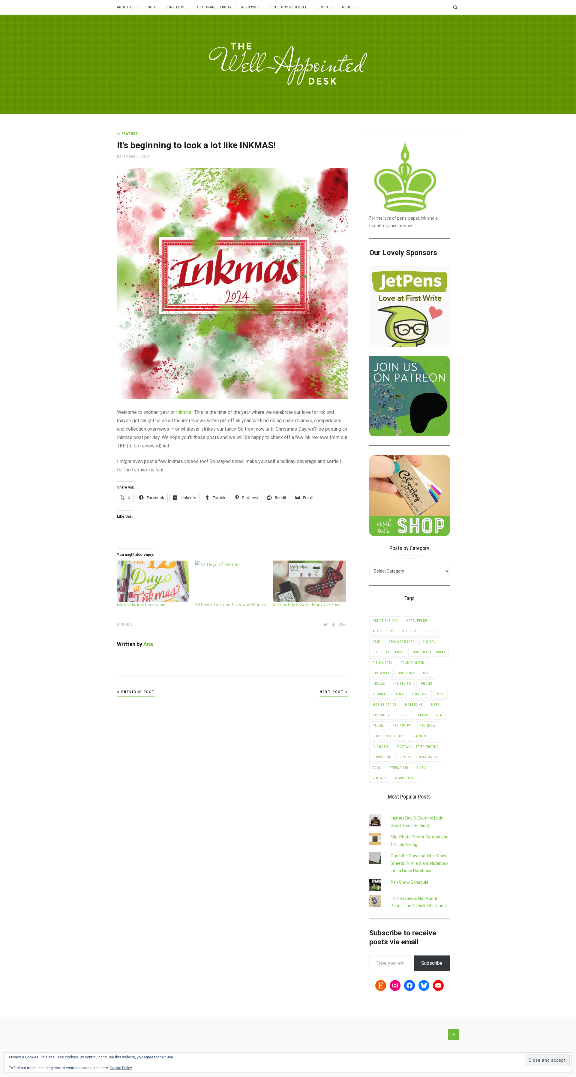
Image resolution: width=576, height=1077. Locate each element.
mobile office (385, 704)
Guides (348, 7)
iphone (426, 683)
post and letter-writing (418, 746)
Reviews (248, 7)
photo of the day (388, 736)
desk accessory (401, 641)
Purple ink (382, 757)
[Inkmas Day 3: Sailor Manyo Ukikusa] (309, 581)
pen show (427, 725)
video (421, 767)
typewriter (398, 767)
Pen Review (401, 725)
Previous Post (137, 692)
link (400, 694)
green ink (406, 673)
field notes (382, 662)
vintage (380, 778)
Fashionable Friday (213, 7)
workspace (404, 778)
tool (377, 767)
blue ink (409, 631)
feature (130, 134)
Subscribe (431, 963)
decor (430, 631)
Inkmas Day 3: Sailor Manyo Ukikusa (306, 604)
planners (381, 746)
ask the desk (383, 631)
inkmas (126, 624)
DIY (375, 652)
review (405, 757)
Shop (153, 7)
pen (439, 715)
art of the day (385, 620)
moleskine (414, 704)
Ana (148, 644)
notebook (381, 715)
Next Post (332, 692)
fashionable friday (429, 652)
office (404, 715)
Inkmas (183, 412)
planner (418, 736)
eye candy (394, 652)
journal (380, 694)
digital (429, 641)
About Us (126, 7)
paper (423, 715)
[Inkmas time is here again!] (153, 581)
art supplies (417, 620)
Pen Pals (324, 7)
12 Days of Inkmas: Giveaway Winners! (231, 604)
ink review (402, 683)
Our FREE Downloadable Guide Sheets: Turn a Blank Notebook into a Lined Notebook (419, 863)
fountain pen (412, 662)
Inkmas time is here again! (141, 604)
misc (440, 694)
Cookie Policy (121, 1068)
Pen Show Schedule (288, 7)
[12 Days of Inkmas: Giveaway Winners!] (231, 581)
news (435, 704)
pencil (378, 725)
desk (376, 641)
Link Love (176, 7)
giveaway (381, 673)
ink (426, 673)
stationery (428, 757)
